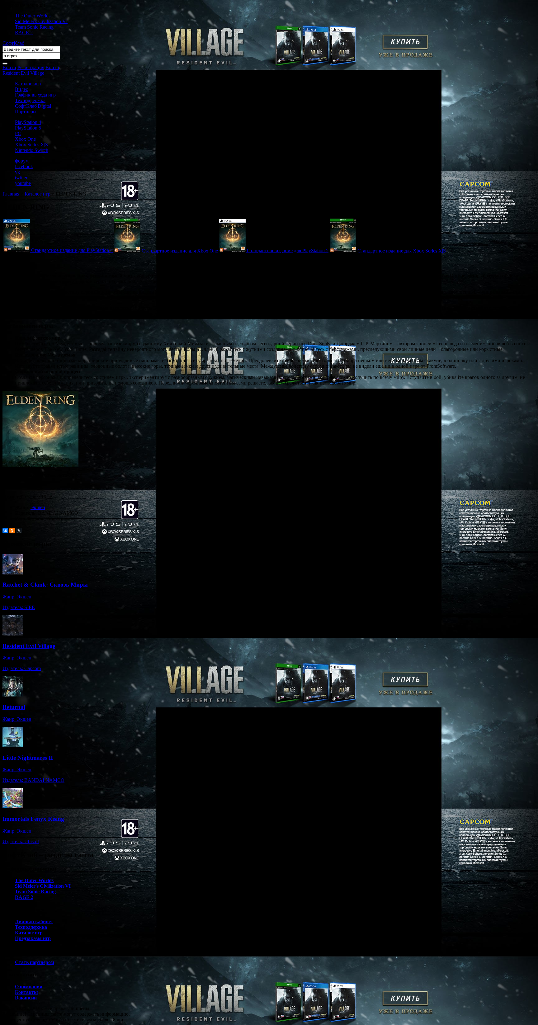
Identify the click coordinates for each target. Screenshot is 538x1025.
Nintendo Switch (31, 150)
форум (22, 160)
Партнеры (25, 111)
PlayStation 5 (28, 127)
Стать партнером (34, 962)
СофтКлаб (13, 43)
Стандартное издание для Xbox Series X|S (401, 250)
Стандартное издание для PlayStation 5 (287, 250)
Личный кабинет (34, 921)
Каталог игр (28, 83)
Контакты (26, 992)
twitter (21, 177)
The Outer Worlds (32, 15)
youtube (23, 183)
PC (18, 133)
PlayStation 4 (28, 122)
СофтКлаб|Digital (33, 106)
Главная (10, 193)
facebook (24, 166)
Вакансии (26, 997)
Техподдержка (30, 100)
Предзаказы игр (33, 938)
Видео (21, 89)
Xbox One (25, 139)
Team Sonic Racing (34, 27)
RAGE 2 (24, 32)
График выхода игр (35, 94)
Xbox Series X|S (31, 144)
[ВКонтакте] (5, 530)
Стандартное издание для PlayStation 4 (72, 250)
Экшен (38, 507)
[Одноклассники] (12, 530)
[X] (19, 530)
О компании (28, 986)
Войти (9, 67)
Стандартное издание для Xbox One (180, 250)
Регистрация (30, 67)
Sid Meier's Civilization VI (41, 21)
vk (17, 172)
